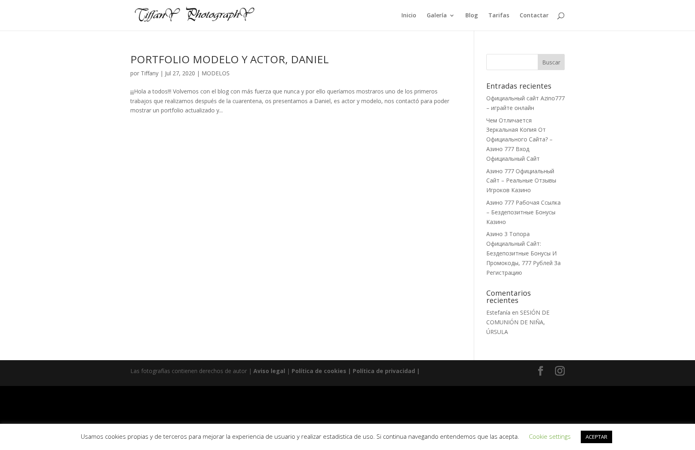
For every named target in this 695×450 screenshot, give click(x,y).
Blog (471, 15)
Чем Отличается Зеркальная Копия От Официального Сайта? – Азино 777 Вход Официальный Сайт (519, 139)
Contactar (534, 15)
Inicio (408, 15)
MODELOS (216, 73)
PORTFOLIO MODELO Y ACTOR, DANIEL (229, 59)
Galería (437, 15)
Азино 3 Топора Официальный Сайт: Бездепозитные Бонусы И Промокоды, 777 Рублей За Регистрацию (523, 253)
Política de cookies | (322, 371)
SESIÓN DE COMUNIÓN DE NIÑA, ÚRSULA (517, 322)
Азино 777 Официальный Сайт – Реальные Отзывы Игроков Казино (521, 180)
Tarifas (498, 15)
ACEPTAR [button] (596, 436)
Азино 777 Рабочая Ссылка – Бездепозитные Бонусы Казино (523, 212)
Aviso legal (269, 371)
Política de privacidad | (386, 371)
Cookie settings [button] (550, 436)
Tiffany (149, 73)
